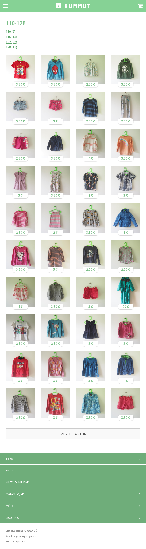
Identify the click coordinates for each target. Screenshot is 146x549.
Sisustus (12, 517)
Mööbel (12, 506)
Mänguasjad (15, 494)
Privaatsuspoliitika (16, 541)
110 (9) (10, 32)
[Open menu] (5, 6)
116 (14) (11, 37)
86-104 (10, 470)
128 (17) (11, 47)
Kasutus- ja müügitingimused (22, 536)
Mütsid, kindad (17, 482)
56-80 (10, 458)
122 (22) (11, 42)
